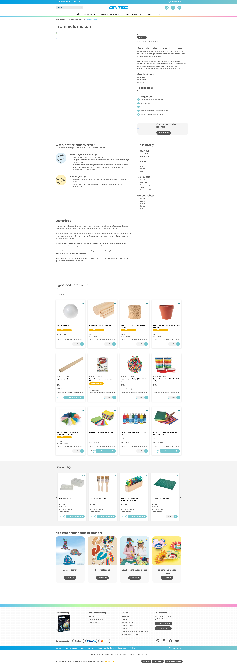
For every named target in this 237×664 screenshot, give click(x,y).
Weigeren (146, 661)
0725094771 (76, 2)
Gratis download (163, 133)
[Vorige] (56, 497)
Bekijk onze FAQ (94, 622)
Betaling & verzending (96, 619)
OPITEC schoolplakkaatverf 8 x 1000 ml (133, 433)
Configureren (158, 661)
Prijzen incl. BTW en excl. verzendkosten (70, 339)
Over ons (91, 616)
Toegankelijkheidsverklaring (119, 648)
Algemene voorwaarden (88, 648)
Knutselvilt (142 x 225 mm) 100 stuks (101, 432)
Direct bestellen (176, 2)
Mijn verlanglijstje (127, 622)
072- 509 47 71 (162, 619)
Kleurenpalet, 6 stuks (66, 498)
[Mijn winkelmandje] (179, 8)
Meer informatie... (110, 661)
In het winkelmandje (72, 397)
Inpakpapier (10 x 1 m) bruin (66, 379)
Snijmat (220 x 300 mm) (160, 498)
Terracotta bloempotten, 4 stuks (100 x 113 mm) (166, 326)
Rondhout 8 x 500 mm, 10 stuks (100, 325)
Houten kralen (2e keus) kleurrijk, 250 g (134, 380)
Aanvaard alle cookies (173, 661)
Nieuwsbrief (125, 616)
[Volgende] (181, 497)
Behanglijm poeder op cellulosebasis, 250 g (102, 380)
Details (76, 344)
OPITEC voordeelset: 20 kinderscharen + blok (129, 499)
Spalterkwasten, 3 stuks (98, 498)
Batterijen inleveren (128, 625)
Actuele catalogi (62, 613)
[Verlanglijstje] (167, 8)
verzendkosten (127, 654)
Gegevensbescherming (71, 648)
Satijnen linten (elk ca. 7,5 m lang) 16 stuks (166, 380)
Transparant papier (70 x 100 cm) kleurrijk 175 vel (165, 433)
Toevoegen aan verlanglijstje (149, 41)
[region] (118, 497)
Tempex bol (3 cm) (63, 325)
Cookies (132, 648)
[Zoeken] (80, 7)
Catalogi (124, 628)
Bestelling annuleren (163, 628)
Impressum (59, 648)
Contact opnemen (164, 623)
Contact (124, 619)
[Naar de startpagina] (118, 7)
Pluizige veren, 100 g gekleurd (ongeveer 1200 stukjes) (67, 433)
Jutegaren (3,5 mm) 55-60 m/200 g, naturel (133, 326)
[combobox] (67, 7)
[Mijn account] (173, 8)
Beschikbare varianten (64, 330)
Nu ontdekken (70, 578)
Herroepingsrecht (103, 648)
